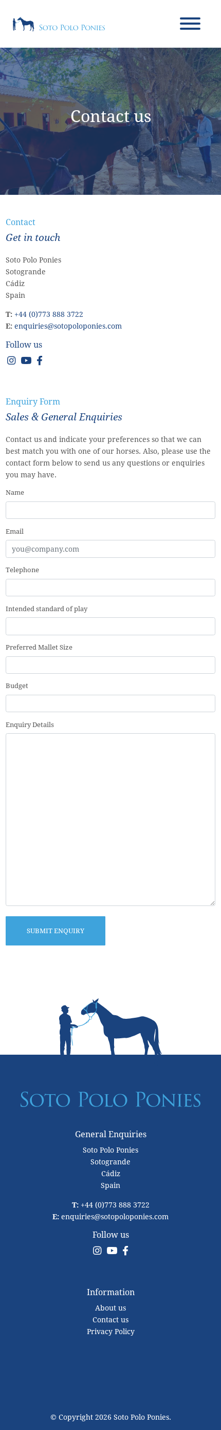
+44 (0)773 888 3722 (48, 314)
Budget (17, 685)
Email (15, 531)
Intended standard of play (46, 608)
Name (15, 492)
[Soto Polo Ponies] (59, 23)
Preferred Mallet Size (39, 647)
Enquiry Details (30, 724)
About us (110, 1308)
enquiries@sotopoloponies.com (68, 326)
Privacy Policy (111, 1331)
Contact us (110, 1319)
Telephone (22, 569)
